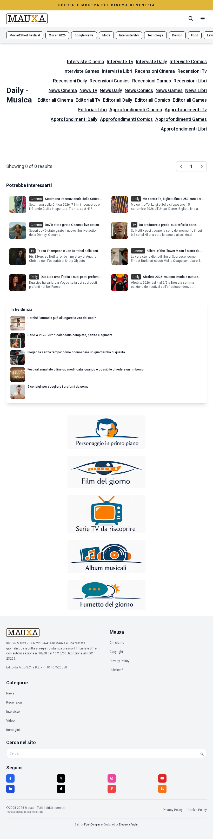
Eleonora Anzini (128, 824)
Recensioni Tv (192, 71)
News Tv (88, 90)
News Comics (139, 90)
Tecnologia (155, 35)
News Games (169, 90)
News (10, 693)
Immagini (13, 730)
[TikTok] (61, 789)
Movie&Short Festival (25, 35)
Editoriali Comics (152, 100)
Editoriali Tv (88, 100)
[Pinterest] (112, 789)
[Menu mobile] (202, 18)
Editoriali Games (190, 100)
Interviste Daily (151, 61)
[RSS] (162, 789)
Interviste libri (129, 35)
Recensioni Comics (110, 80)
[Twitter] (61, 778)
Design (177, 35)
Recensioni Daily (70, 80)
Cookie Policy (197, 810)
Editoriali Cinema (55, 100)
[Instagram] (112, 778)
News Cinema (63, 90)
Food (194, 35)
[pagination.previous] (181, 166)
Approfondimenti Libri (184, 129)
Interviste (13, 711)
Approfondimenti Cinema (135, 109)
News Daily (111, 90)
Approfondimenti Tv (186, 109)
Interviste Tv (120, 61)
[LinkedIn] (10, 789)
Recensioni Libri (190, 80)
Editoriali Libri (92, 109)
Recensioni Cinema (155, 71)
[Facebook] (10, 778)
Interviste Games (81, 71)
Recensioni (14, 702)
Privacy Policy (119, 661)
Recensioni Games (151, 80)
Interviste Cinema (85, 61)
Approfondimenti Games (181, 119)
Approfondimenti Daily (74, 119)
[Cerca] (191, 18)
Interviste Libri (117, 71)
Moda (106, 35)
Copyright (116, 652)
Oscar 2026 (57, 35)
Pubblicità (116, 670)
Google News (84, 35)
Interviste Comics (188, 61)
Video (10, 721)
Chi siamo (117, 643)
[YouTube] (162, 778)
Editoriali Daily (117, 100)
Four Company (93, 824)
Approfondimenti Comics (126, 119)
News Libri (196, 90)
